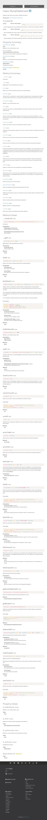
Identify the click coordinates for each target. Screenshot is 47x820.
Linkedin (7, 806)
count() (4, 127)
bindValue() (5, 93)
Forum (27, 793)
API (26, 782)
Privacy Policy (28, 786)
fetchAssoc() (5, 170)
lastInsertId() (5, 197)
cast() (4, 106)
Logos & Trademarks (29, 788)
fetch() (4, 156)
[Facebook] (14, 763)
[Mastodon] (36, 763)
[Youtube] (18, 763)
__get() (4, 82)
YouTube (7, 807)
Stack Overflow (28, 794)
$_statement (6, 61)
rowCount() (5, 208)
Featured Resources (9, 797)
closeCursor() (6, 113)
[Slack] (29, 763)
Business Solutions (11, 779)
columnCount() (6, 122)
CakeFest (7, 803)
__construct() (5, 76)
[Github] (26, 763)
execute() (5, 146)
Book (27, 780)
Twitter (7, 810)
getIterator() (5, 190)
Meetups (7, 800)
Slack (27, 797)
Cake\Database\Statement (16, 17)
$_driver (5, 50)
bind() (4, 88)
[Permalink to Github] (30, 11)
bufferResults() (6, 100)
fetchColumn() (6, 179)
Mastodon (7, 812)
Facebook (7, 809)
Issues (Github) (8, 794)
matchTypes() (6, 203)
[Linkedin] (22, 763)
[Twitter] (10, 763)
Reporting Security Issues (30, 785)
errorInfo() (5, 140)
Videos (27, 783)
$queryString (6, 67)
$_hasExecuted (6, 56)
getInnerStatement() (7, 184)
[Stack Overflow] (33, 763)
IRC (26, 796)
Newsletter (8, 804)
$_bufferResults (7, 44)
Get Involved (8, 793)
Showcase (9, 782)
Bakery (7, 796)
